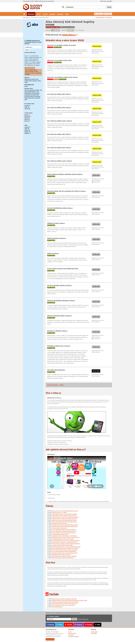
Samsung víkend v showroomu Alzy (59, 528)
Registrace (99, 14)
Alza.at (26, 114)
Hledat (109, 7)
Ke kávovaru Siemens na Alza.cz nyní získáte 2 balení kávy (64, 518)
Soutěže (52, 14)
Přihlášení (108, 14)
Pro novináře (71, 635)
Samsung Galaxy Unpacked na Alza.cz (60, 534)
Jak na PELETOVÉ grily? (57, 606)
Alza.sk (26, 121)
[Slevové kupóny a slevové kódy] (32, 10)
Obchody (31, 14)
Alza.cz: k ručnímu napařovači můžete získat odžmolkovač (63, 551)
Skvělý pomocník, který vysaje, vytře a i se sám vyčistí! (63, 605)
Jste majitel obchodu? (100, 17)
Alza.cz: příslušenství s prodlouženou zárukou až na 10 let (64, 531)
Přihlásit (27, 50)
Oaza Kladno (27, 94)
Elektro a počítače (33, 80)
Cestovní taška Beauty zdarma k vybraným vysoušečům (64, 529)
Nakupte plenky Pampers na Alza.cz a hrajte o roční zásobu (64, 549)
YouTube (27, 108)
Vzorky (45, 14)
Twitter (26, 107)
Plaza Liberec (37, 96)
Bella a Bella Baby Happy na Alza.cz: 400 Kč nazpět (62, 539)
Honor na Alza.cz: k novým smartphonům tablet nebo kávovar (65, 510)
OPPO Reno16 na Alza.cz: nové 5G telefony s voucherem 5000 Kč (65, 537)
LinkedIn (26, 130)
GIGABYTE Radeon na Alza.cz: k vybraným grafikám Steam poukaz (66, 546)
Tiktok (98, 624)
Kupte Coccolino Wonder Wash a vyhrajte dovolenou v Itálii (64, 521)
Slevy (39, 14)
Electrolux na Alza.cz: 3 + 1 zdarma (59, 512)
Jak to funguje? (109, 17)
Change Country (49, 639)
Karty (67, 14)
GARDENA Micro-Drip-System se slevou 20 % (61, 554)
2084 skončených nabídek (67, 27)
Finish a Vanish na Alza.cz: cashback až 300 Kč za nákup (64, 515)
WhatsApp (27, 133)
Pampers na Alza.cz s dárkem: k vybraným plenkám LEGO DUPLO (66, 543)
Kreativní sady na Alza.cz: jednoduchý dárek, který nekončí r (64, 520)
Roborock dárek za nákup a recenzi (59, 523)
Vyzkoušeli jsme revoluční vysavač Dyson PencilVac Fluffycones (65, 602)
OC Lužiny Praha (35, 94)
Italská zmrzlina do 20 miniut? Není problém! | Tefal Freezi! (64, 598)
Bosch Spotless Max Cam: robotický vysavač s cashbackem (64, 556)
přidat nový (30, 84)
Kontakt (69, 631)
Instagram (79, 624)
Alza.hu (26, 119)
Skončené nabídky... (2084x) (55, 385)
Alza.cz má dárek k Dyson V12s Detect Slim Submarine (63, 532)
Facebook (27, 105)
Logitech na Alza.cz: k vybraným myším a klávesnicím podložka (65, 517)
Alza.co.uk (27, 116)
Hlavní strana (26, 17)
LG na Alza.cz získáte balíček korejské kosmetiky (62, 545)
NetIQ (57, 631)
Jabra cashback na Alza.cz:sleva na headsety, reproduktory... (65, 514)
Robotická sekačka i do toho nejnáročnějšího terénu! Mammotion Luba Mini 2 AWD (69, 600)
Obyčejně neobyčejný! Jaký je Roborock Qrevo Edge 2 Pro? (64, 603)
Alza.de (26, 117)
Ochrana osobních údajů (30, 52)
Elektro (26, 86)
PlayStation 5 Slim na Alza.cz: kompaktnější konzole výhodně (65, 524)
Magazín (60, 14)
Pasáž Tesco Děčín (29, 96)
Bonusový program (72, 633)
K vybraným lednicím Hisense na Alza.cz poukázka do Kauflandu (65, 540)
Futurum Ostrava (35, 93)
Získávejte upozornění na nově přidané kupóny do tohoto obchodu (33, 42)
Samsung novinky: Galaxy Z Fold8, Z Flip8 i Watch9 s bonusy (65, 526)
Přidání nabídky (94, 631)
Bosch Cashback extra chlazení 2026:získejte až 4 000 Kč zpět (65, 548)
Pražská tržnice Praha (30, 97)
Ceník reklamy (94, 633)
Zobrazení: (48, 30)
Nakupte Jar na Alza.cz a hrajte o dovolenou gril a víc (62, 557)
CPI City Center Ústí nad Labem (32, 90)
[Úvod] (24, 14)
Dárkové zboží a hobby (30, 79)
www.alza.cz (49, 25)
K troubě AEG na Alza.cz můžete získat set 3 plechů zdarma (64, 535)
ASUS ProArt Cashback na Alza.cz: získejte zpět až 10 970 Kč (64, 553)
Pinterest (27, 131)
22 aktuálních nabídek (53, 27)
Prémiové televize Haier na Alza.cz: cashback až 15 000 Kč (64, 542)
